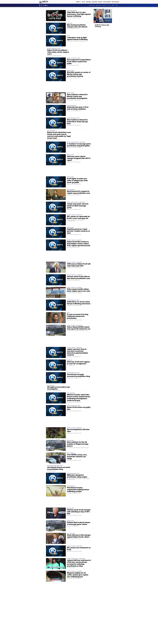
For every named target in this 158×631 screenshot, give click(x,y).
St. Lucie (109, 5)
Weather (94, 1)
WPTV (43, 5)
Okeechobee (98, 5)
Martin (113, 5)
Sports (100, 1)
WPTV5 (40, 5)
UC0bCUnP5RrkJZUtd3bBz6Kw (45, 5)
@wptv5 (47, 5)
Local (83, 1)
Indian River (104, 5)
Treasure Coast (92, 5)
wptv (42, 5)
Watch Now (115, 1)
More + (117, 5)
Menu (77, 1)
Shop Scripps (107, 1)
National (88, 1)
